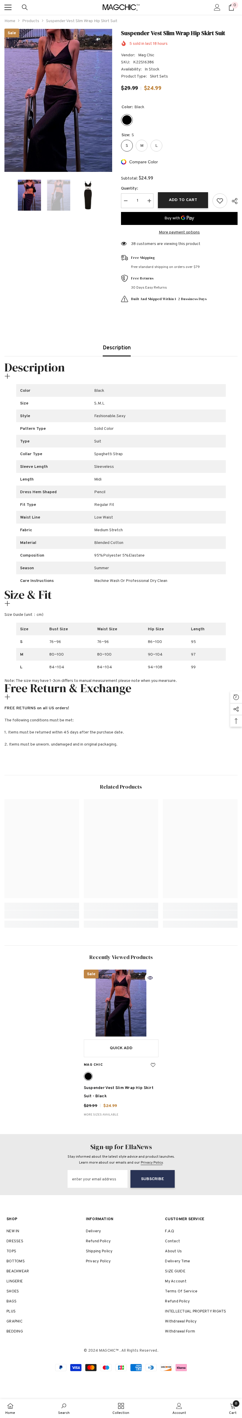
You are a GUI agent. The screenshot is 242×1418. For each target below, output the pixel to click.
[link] (41, 914)
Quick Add (121, 1048)
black (88, 1076)
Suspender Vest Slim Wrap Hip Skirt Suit (119, 1092)
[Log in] (217, 7)
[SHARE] (232, 201)
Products (30, 21)
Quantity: (129, 188)
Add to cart (183, 200)
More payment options (179, 232)
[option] (58, 100)
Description (117, 348)
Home (9, 21)
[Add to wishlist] (219, 200)
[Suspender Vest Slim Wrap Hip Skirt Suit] (121, 1003)
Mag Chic (146, 55)
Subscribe (152, 1179)
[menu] (8, 7)
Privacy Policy (152, 1162)
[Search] (24, 7)
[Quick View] (150, 978)
